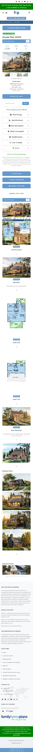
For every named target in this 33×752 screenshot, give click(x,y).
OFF (21, 78)
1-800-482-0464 (8, 694)
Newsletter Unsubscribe (9, 675)
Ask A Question (17, 180)
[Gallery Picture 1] (16, 453)
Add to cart (17, 96)
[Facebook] (19, 1)
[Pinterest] (16, 1)
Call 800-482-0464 (16, 18)
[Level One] (16, 315)
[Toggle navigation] (28, 41)
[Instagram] (22, 1)
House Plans (9, 22)
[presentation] (3, 570)
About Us (5, 666)
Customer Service (8, 656)
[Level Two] (16, 372)
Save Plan (17, 174)
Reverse (17, 246)
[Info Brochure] (16, 224)
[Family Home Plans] (16, 13)
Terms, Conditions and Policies (11, 662)
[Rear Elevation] (16, 416)
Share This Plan (17, 186)
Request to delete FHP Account (11, 679)
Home (2, 22)
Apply (25, 103)
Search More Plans (17, 28)
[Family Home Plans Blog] (30, 1)
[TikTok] (27, 1)
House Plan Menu (8, 41)
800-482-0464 (18, 193)
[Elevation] (16, 62)
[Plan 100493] (16, 570)
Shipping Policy (7, 659)
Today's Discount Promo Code (11, 672)
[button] (6, 576)
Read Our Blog (7, 669)
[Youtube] (24, 1)
